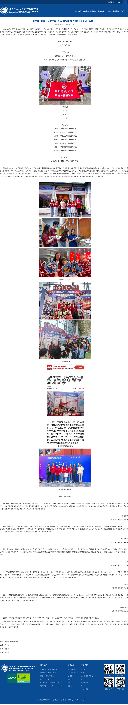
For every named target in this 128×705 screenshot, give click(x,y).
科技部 (83, 672)
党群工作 (123, 11)
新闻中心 (86, 11)
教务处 (70, 686)
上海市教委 (85, 689)
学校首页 (111, 2)
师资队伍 (93, 11)
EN (119, 2)
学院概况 (78, 11)
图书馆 (70, 676)
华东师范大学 (72, 669)
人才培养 (108, 11)
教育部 (83, 669)
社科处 (70, 682)
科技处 (70, 679)
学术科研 (101, 11)
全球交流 (116, 11)
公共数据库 (71, 672)
